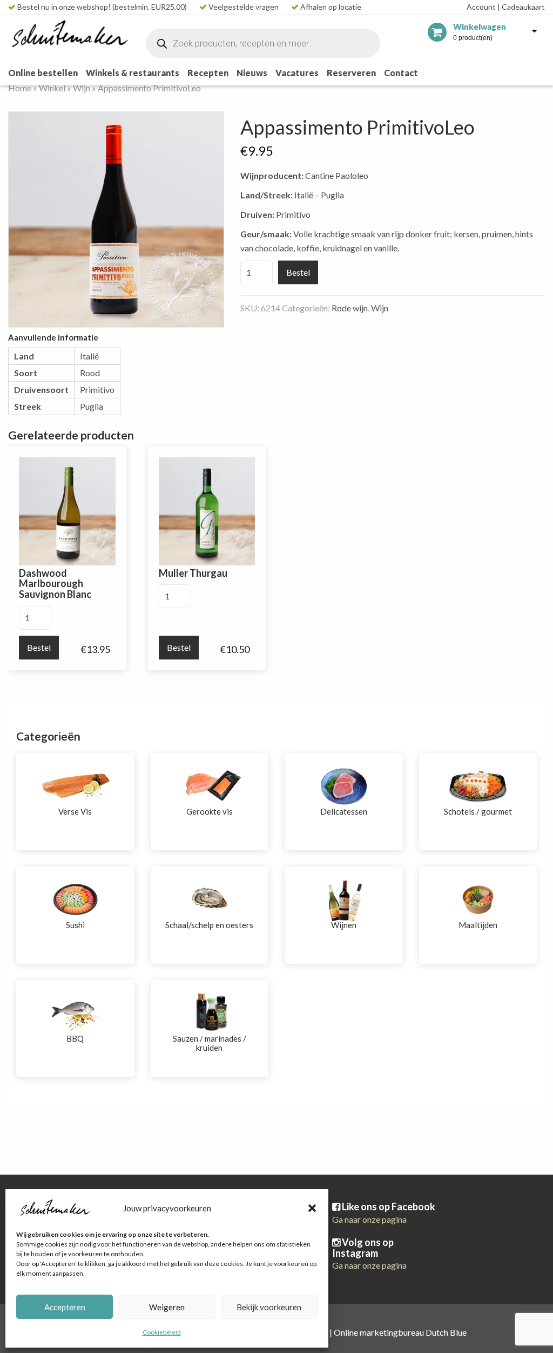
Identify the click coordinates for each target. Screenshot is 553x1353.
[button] (312, 1208)
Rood (90, 373)
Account (481, 6)
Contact (401, 73)
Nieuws (252, 73)
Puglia (91, 406)
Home (19, 88)
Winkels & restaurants (132, 73)
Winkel (52, 88)
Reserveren (351, 73)
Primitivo (97, 389)
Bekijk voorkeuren (269, 1307)
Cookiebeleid (162, 1332)
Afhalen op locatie (330, 6)
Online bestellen (43, 73)
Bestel (298, 272)
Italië (89, 356)
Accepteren (64, 1307)
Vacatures (297, 73)
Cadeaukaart (521, 6)
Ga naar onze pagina (369, 1219)
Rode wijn (350, 308)
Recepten (207, 73)
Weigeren (167, 1307)
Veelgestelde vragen (243, 6)
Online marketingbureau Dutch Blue (400, 1332)
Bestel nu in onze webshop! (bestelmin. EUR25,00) (101, 6)
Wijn (81, 88)
